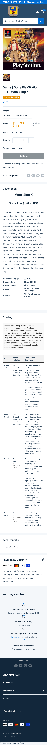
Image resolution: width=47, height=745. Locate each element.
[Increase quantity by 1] (31, 140)
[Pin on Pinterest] (33, 175)
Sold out (24, 156)
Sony (5, 102)
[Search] (41, 21)
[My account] (37, 11)
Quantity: (7, 140)
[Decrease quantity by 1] (15, 140)
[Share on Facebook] (28, 175)
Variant (6, 111)
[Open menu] (4, 11)
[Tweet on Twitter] (38, 175)
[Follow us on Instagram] (25, 665)
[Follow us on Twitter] (20, 665)
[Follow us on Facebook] (16, 665)
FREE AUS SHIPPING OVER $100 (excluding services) (23, 2)
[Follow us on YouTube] (30, 665)
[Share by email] (42, 175)
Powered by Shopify (10, 736)
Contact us (15, 637)
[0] (42, 11)
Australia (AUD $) (10, 711)
